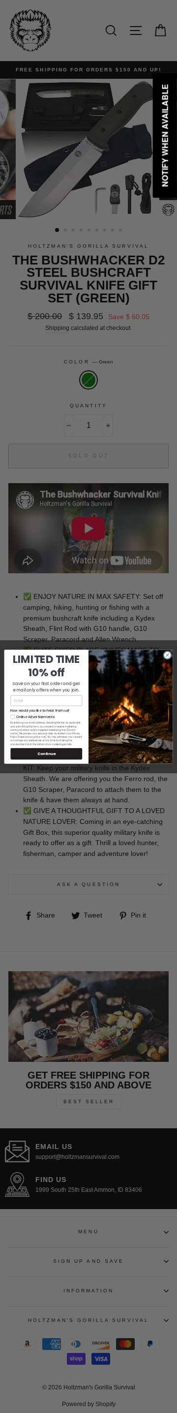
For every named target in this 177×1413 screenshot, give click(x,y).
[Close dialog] (167, 654)
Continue (46, 753)
